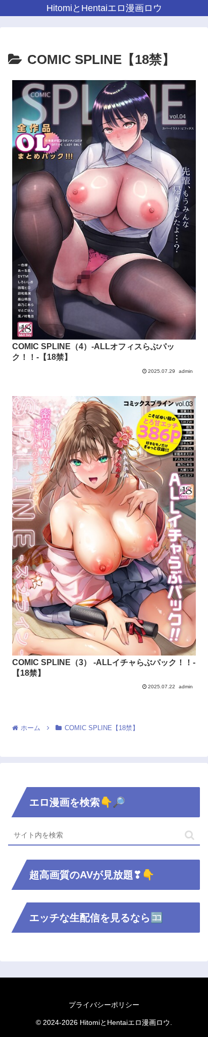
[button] (189, 835)
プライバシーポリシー (104, 1005)
